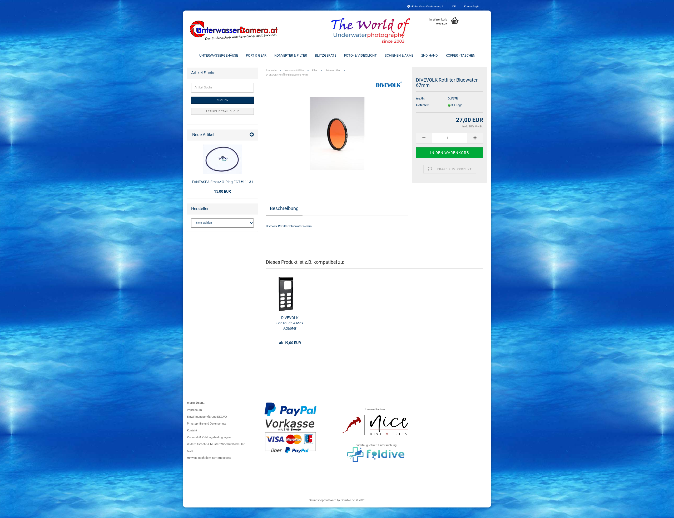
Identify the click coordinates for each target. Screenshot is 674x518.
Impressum (194, 410)
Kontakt (192, 430)
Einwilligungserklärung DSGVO (207, 417)
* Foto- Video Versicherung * (426, 6)
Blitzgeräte (325, 55)
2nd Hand (429, 55)
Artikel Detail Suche (223, 111)
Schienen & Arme (399, 55)
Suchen (223, 100)
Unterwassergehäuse (218, 55)
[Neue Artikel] (252, 135)
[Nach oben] (659, 511)
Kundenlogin (471, 6)
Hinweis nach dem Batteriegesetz (209, 458)
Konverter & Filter (290, 55)
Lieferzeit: (422, 105)
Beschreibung (284, 208)
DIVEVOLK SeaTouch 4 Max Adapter (289, 323)
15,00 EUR (222, 191)
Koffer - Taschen (460, 55)
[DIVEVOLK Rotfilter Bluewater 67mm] (337, 133)
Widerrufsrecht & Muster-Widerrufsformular (216, 444)
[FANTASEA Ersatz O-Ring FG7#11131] (222, 159)
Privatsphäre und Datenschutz (206, 423)
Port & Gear (256, 55)
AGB (190, 451)
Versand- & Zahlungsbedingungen (209, 437)
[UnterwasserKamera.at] (234, 30)
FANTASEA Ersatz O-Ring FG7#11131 (222, 182)
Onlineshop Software (322, 500)
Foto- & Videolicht (360, 55)
